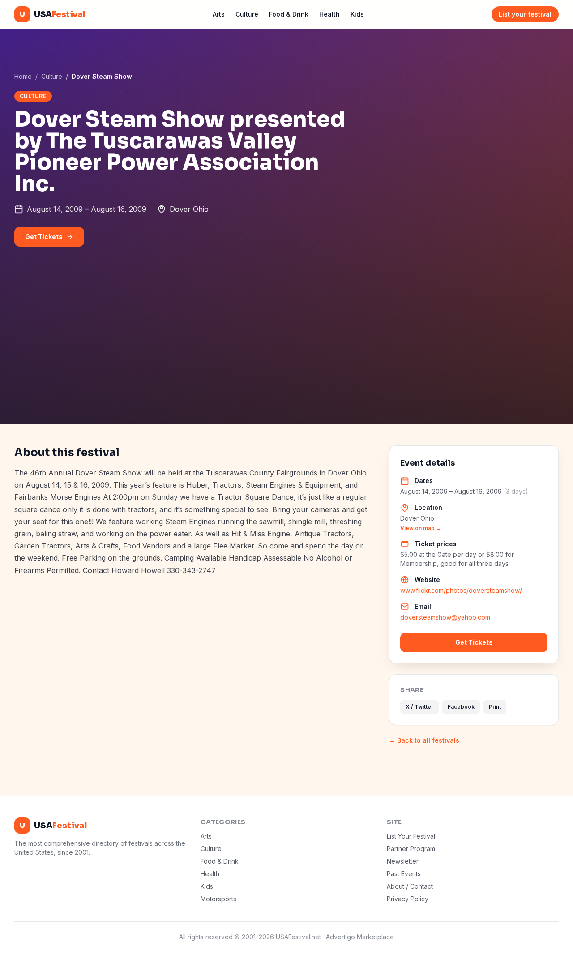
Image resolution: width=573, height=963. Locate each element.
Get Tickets (44, 236)
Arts (219, 14)
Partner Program (411, 848)
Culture (246, 14)
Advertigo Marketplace (360, 937)
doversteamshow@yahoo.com (445, 617)
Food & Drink (288, 14)
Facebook (461, 706)
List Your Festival (411, 836)
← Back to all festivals (424, 740)
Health (329, 14)
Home (23, 76)
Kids (357, 14)
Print (495, 706)
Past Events (404, 873)
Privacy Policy (407, 899)
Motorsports (218, 899)
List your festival (525, 14)
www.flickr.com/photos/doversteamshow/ (461, 590)
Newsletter (403, 861)
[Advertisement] (286, 356)
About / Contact (410, 886)
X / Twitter (419, 706)
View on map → (420, 528)
